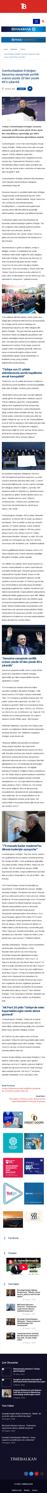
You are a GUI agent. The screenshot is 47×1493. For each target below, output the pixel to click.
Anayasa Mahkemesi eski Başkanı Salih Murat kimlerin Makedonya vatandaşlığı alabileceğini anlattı (27, 1392)
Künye (34, 1490)
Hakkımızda (17, 1490)
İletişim (27, 1490)
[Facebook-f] (26, 1474)
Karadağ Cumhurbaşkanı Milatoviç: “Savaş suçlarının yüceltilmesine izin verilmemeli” (28, 1322)
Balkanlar (14, 49)
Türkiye (22, 49)
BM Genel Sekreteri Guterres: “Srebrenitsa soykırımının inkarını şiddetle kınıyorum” (26, 1307)
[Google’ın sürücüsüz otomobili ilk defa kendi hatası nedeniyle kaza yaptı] (6, 1383)
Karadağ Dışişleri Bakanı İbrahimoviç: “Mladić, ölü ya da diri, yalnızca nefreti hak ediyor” (28, 1293)
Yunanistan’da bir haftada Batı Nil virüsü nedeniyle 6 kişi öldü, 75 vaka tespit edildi (27, 1336)
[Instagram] (42, 1474)
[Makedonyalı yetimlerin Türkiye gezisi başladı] (6, 1372)
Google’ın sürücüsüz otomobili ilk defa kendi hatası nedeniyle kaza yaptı (29, 1380)
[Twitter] (31, 1474)
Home (6, 49)
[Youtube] (37, 1474)
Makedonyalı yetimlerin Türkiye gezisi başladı (26, 1370)
